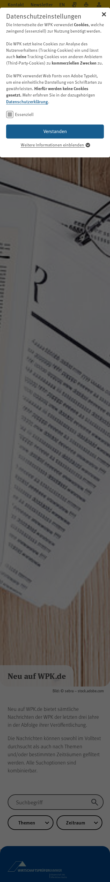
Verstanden (55, 131)
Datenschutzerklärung (27, 101)
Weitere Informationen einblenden (53, 145)
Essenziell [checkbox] (24, 114)
